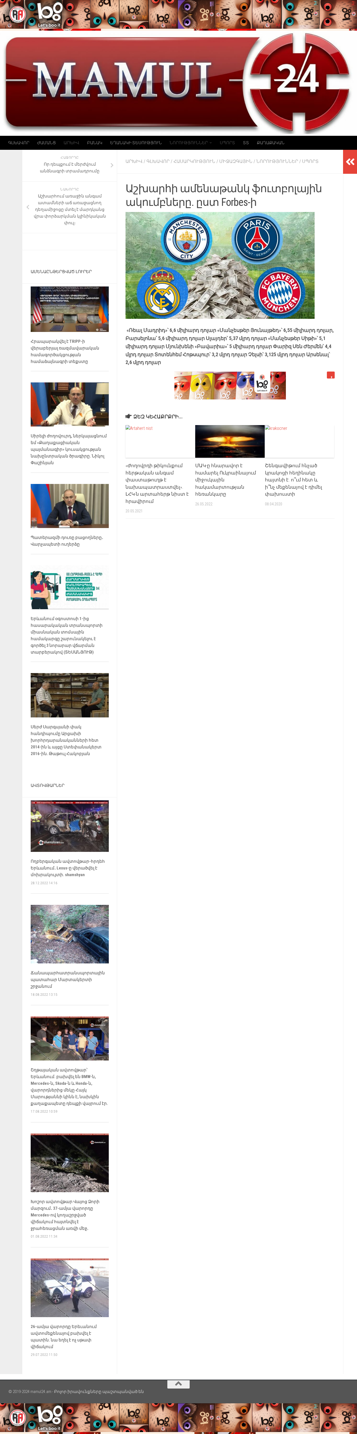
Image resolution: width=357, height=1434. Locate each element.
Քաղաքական (270, 142)
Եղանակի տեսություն (136, 142)
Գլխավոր (18, 142)
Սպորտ (227, 142)
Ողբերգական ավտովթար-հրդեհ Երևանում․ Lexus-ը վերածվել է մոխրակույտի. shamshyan (68, 868)
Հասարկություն (194, 161)
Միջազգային (235, 161)
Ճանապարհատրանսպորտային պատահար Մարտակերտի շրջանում (68, 979)
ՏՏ (246, 142)
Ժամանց (46, 142)
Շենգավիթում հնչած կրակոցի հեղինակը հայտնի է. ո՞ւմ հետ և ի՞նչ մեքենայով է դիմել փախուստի (293, 480)
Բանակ (94, 142)
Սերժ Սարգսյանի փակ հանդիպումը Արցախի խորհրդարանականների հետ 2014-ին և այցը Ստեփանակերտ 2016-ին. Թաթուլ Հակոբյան (66, 740)
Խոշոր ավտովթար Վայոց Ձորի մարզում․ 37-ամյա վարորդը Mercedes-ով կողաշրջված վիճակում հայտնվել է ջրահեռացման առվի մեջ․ (65, 1215)
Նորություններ (189, 142)
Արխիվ (71, 142)
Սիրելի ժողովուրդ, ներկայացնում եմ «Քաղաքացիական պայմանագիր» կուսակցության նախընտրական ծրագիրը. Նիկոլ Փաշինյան (69, 449)
